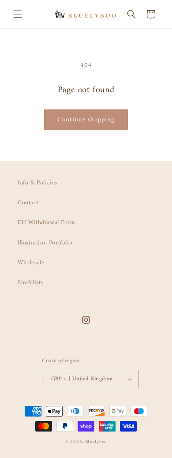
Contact (28, 202)
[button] (17, 14)
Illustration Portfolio (45, 242)
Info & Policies (37, 182)
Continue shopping (86, 120)
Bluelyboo (96, 442)
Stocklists (30, 282)
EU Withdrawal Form (46, 222)
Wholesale (31, 262)
